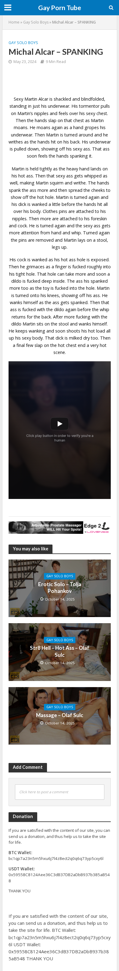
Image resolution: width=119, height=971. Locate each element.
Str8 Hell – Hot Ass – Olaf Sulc (59, 651)
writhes (16, 142)
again (104, 233)
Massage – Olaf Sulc (59, 715)
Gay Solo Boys (36, 22)
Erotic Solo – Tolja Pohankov (59, 587)
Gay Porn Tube (59, 8)
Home (14, 22)
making (27, 183)
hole (30, 274)
